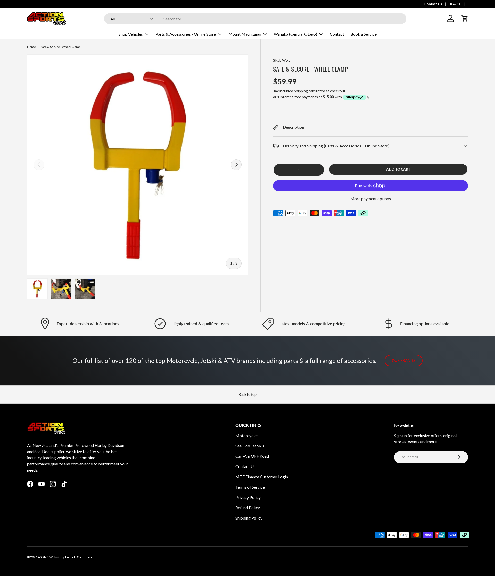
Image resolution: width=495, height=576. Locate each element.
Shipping (301, 91)
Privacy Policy (248, 497)
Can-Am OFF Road (252, 456)
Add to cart (398, 169)
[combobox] (255, 18)
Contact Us (433, 4)
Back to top (247, 394)
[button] (465, 18)
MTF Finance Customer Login (261, 476)
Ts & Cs (454, 4)
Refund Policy (247, 507)
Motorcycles (246, 435)
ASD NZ (43, 557)
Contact (337, 33)
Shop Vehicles (131, 33)
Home (31, 46)
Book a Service (363, 33)
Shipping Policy (248, 517)
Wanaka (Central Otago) (295, 33)
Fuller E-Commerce (79, 557)
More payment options (370, 198)
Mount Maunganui (244, 33)
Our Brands (403, 360)
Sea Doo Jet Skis (249, 445)
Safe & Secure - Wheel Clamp (60, 46)
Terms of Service (250, 487)
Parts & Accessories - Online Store (185, 33)
